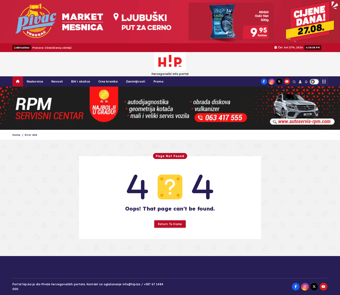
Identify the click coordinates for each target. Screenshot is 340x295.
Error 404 (31, 135)
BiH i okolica (80, 81)
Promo (158, 81)
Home (16, 135)
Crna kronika (108, 81)
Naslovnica (35, 81)
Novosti (57, 81)
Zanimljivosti (135, 81)
